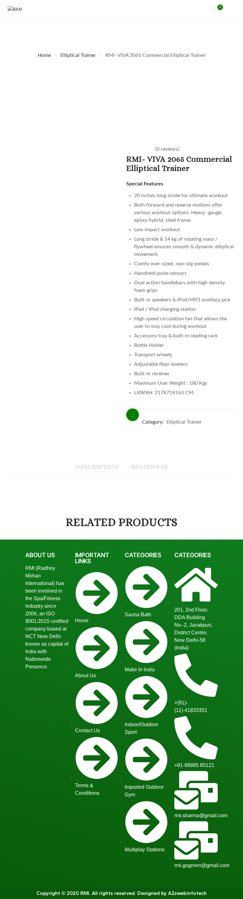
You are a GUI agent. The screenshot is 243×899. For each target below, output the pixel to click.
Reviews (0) (149, 466)
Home (44, 55)
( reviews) (167, 149)
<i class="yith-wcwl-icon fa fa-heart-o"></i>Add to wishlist (132, 414)
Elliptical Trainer (78, 55)
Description (97, 466)
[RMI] (15, 10)
